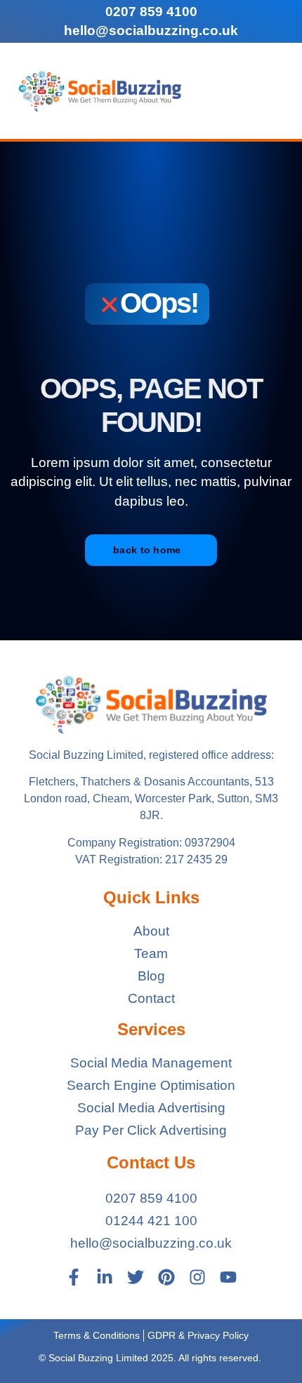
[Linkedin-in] (104, 1277)
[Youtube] (228, 1277)
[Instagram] (197, 1277)
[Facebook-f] (73, 1277)
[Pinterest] (166, 1277)
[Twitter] (135, 1277)
